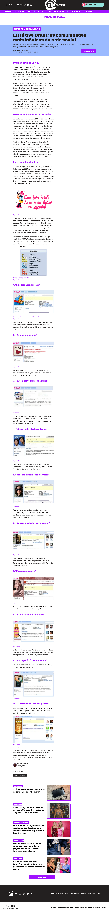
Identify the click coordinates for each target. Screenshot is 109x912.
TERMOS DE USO (74, 907)
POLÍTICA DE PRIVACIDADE (87, 907)
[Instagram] (21, 5)
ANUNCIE (53, 907)
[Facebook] (28, 5)
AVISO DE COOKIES (100, 907)
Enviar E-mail (21, 765)
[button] (84, 4)
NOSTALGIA (23, 775)
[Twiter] (31, 5)
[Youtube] (18, 5)
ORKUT (16, 775)
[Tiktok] (25, 5)
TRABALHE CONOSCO (63, 907)
